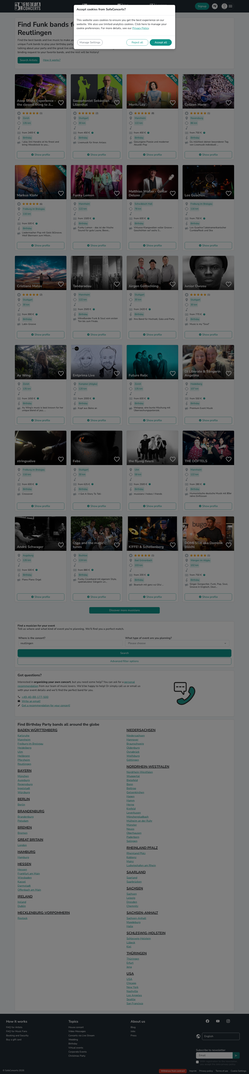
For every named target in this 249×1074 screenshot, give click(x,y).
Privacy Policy (140, 28)
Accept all (161, 42)
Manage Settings (90, 42)
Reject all (137, 42)
